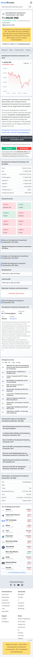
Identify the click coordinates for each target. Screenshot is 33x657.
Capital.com (21, 624)
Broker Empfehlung (24, 619)
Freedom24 (21, 627)
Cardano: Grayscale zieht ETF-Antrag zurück (17, 377)
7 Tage (13, 362)
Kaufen (9, 148)
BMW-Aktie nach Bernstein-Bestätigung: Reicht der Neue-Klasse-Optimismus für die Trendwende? (18, 367)
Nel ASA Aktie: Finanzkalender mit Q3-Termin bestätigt (17, 381)
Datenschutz (6, 603)
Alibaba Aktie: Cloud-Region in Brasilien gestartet (18, 403)
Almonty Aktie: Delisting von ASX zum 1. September (18, 390)
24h (9, 362)
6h (3, 362)
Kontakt (4, 619)
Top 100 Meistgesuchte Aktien (17, 573)
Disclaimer (5, 600)
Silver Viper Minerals (12, 551)
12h (6, 362)
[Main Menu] (31, 3)
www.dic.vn (13, 319)
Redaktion (21, 594)
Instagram (21, 606)
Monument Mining (11, 562)
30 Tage (18, 362)
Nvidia (7, 557)
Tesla (7, 530)
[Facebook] (10, 585)
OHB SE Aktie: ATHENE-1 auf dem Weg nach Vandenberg (17, 412)
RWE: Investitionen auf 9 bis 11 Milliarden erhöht (15, 385)
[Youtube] (18, 585)
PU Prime (21, 636)
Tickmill (20, 638)
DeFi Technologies (11, 520)
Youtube (20, 597)
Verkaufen (25, 148)
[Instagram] (22, 585)
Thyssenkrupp (10, 546)
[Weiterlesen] (30, 367)
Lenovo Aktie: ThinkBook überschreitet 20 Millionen (17, 394)
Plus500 (20, 633)
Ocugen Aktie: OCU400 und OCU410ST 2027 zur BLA (17, 408)
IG (18, 630)
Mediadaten (5, 597)
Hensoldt (8, 567)
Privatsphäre (6, 606)
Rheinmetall (9, 536)
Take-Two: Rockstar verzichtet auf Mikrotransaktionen (16, 399)
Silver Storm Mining (11, 541)
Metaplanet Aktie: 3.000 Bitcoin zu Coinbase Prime (16, 372)
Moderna (8, 509)
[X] (14, 585)
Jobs (3, 609)
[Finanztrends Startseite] (7, 3)
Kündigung (5, 622)
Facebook (21, 603)
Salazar (8, 525)
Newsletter (5, 611)
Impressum (5, 594)
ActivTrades (21, 622)
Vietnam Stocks (6, 22)
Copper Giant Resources (13, 514)
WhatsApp (21, 609)
